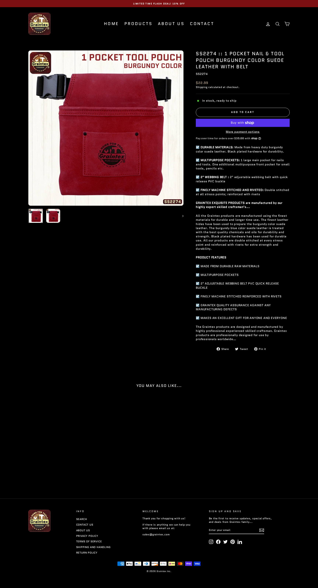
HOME (111, 24)
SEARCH (81, 519)
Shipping (201, 87)
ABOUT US (171, 24)
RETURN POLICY (87, 552)
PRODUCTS (138, 24)
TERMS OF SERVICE (89, 541)
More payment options (243, 132)
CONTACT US (84, 524)
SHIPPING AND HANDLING (93, 547)
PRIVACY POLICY (87, 536)
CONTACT (202, 24)
